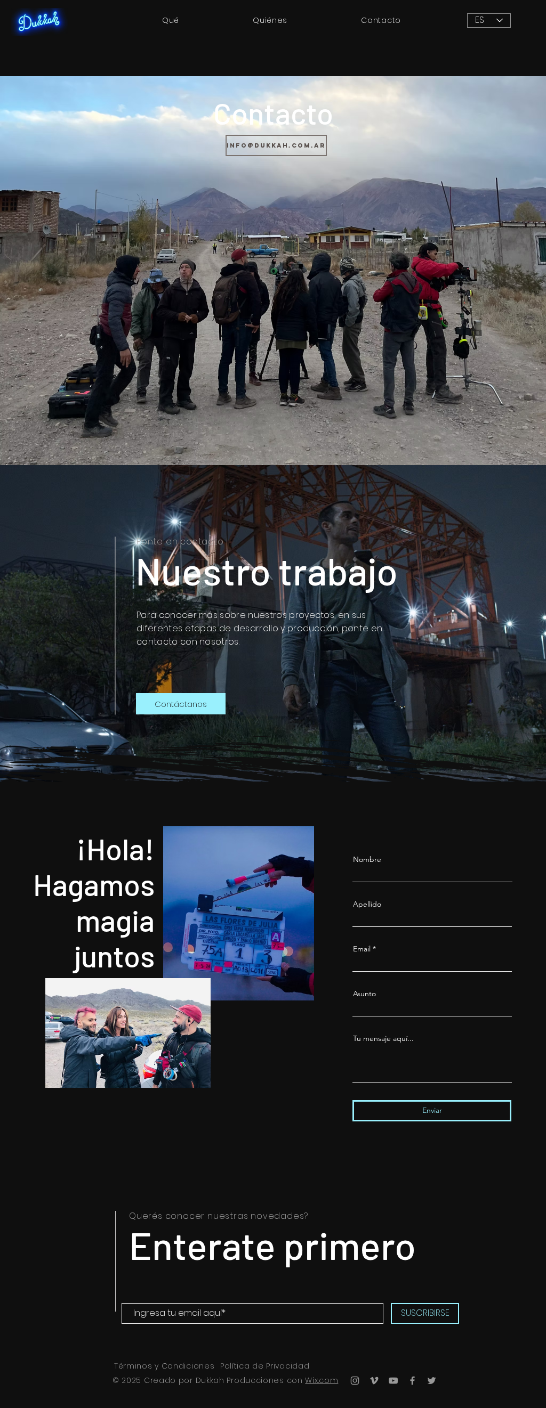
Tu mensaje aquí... (383, 1038)
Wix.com (321, 1380)
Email (362, 949)
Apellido (367, 904)
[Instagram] (354, 1380)
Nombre (367, 859)
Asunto (364, 993)
